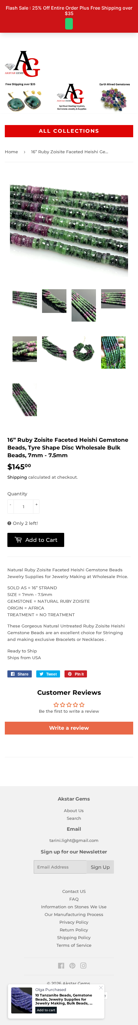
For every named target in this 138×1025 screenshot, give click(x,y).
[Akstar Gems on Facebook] (61, 966)
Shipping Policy (74, 937)
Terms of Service (73, 945)
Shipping (17, 477)
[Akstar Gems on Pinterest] (72, 966)
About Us (74, 810)
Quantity (17, 494)
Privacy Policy (73, 922)
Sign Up (100, 867)
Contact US (74, 891)
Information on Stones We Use (74, 906)
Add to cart (46, 1010)
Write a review (69, 728)
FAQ (74, 899)
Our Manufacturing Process (74, 914)
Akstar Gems (76, 983)
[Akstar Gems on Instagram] (83, 966)
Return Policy (74, 929)
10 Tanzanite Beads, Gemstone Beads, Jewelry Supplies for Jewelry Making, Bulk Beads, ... (63, 999)
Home (11, 151)
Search (74, 818)
